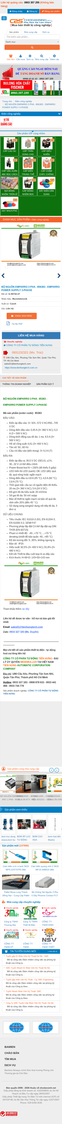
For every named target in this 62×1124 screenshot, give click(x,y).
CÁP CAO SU (9, 151)
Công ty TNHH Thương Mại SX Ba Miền (11, 923)
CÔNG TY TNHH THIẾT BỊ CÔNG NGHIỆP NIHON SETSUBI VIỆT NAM (49, 945)
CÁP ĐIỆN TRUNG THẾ (28, 172)
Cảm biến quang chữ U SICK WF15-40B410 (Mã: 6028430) (45, 868)
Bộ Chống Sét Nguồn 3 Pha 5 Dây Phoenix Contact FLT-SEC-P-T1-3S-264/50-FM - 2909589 (45, 894)
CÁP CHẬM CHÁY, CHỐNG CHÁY (46, 173)
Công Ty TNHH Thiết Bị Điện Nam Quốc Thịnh (30, 923)
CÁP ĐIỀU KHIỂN (46, 153)
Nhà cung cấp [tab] (30, 32)
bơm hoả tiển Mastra (54, 838)
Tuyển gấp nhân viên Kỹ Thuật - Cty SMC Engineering (29, 979)
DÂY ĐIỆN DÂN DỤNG (46, 192)
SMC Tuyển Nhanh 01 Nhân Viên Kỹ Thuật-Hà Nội (28, 968)
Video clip (54, 59)
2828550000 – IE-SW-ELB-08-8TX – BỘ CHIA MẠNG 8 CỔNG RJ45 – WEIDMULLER (26, 798)
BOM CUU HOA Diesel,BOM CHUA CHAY (38, 838)
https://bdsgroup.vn (27, 1107)
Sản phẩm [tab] (14, 32)
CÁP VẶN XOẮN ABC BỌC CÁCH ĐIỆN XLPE (9, 173)
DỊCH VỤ (10, 1065)
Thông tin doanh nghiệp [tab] (16, 384)
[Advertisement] (31, 732)
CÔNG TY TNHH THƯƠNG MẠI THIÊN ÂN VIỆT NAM (30, 945)
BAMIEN (10, 1046)
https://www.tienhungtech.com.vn (20, 367)
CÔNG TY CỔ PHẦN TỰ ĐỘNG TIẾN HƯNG (29, 345)
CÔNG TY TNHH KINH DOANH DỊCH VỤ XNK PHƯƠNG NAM (48, 923)
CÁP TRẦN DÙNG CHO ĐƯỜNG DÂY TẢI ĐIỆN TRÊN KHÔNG (28, 153)
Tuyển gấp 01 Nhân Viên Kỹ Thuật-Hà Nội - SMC (27, 956)
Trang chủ (7, 101)
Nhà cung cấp (41, 59)
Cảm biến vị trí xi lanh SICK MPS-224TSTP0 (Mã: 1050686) (16, 868)
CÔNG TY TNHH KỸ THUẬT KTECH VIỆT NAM (11, 945)
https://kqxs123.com (45, 1107)
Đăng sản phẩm (52, 11)
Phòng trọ (11, 1107)
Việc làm (11, 59)
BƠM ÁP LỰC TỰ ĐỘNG (23, 838)
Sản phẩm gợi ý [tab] (45, 384)
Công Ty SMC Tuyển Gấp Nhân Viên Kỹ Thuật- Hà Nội (30, 1003)
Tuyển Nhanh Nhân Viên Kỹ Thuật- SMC (23, 991)
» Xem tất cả (52, 951)
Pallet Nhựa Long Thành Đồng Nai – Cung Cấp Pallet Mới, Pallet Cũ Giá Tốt (16, 894)
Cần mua (20, 59)
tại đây (25, 609)
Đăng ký (33, 11)
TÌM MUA (10, 1059)
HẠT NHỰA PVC (9, 211)
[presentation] (51, 770)
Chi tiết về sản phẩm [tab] (14, 378)
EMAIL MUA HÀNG (22, 316)
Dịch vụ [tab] (46, 32)
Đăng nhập (17, 11)
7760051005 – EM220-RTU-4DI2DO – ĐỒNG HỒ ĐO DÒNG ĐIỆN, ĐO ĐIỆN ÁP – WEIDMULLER (42, 798)
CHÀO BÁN (12, 1053)
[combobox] (32, 42)
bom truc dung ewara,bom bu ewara (8, 838)
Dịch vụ (30, 59)
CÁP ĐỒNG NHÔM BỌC (28, 192)
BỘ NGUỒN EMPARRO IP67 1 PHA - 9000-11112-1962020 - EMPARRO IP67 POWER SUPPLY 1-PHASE (11, 798)
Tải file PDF (16, 324)
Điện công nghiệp (23, 101)
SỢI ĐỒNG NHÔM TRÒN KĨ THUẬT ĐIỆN (9, 193)
